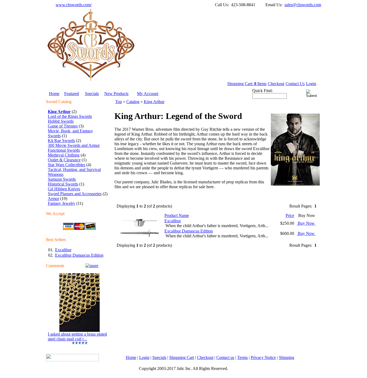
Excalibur (63, 250)
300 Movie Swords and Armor (74, 145)
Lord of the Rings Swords (70, 116)
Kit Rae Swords (61, 140)
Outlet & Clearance (64, 160)
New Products (116, 93)
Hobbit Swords (61, 121)
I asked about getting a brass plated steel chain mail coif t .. (77, 336)
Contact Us (295, 83)
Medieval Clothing (64, 155)
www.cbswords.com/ (74, 4)
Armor (53, 198)
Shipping (286, 357)
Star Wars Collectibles (66, 164)
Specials (92, 93)
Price (290, 215)
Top (118, 101)
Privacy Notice (263, 357)
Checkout (276, 83)
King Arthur (154, 101)
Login (311, 83)
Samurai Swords (62, 179)
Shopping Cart (181, 357)
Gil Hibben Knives (64, 189)
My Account (147, 93)
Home (54, 93)
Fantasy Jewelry (61, 203)
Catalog (132, 101)
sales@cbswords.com (303, 4)
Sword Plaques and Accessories (75, 193)
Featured (71, 93)
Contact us (225, 357)
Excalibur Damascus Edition (79, 255)
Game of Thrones (63, 126)
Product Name (176, 215)
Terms (242, 357)
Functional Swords (64, 150)
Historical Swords (63, 184)
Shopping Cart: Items (247, 83)
